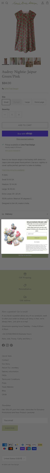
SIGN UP (36, 238)
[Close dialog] (47, 221)
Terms (31, 251)
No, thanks (36, 242)
